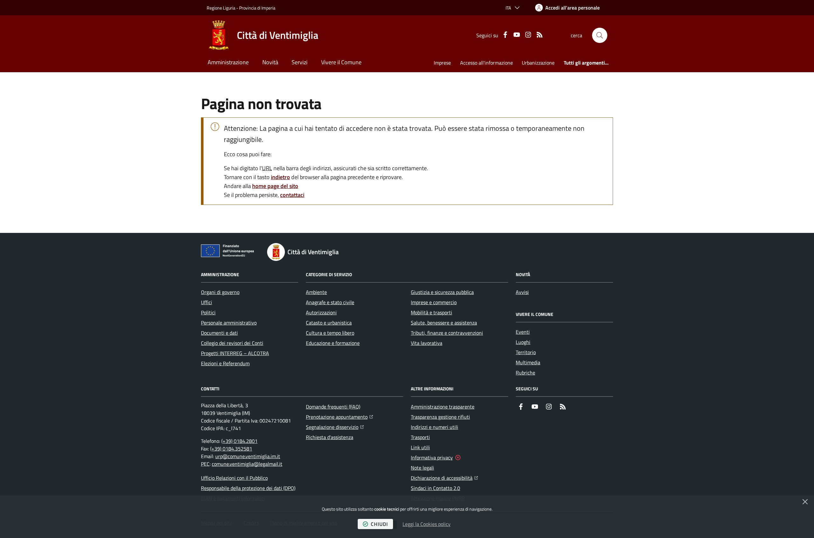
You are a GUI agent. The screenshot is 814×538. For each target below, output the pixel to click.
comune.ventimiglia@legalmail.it (247, 464)
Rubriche (525, 372)
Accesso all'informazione (486, 62)
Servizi (299, 62)
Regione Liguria (221, 7)
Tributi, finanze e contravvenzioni (447, 333)
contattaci (292, 195)
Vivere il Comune (341, 62)
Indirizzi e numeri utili (434, 427)
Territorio (526, 352)
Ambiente (316, 292)
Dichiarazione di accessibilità (444, 478)
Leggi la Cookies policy (427, 524)
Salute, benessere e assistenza (444, 322)
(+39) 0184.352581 (231, 448)
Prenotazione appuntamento (339, 417)
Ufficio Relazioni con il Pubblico (234, 478)
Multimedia (528, 362)
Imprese (442, 62)
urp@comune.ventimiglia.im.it (247, 456)
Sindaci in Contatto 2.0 (435, 488)
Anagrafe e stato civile (330, 302)
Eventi (523, 332)
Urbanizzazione (538, 62)
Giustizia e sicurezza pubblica (442, 292)
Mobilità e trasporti (431, 312)
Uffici (206, 302)
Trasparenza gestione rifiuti (440, 417)
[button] (599, 35)
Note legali (422, 468)
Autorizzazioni (321, 312)
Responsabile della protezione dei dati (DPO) (248, 488)
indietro (280, 177)
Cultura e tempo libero (330, 333)
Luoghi (523, 342)
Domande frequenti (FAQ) (333, 406)
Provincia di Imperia (257, 7)
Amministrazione (228, 62)
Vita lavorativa (426, 343)
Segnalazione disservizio (335, 427)
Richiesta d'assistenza (329, 437)
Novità (270, 62)
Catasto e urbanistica (329, 322)
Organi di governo (220, 292)
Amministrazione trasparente (442, 406)
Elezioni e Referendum (225, 363)
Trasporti (420, 437)
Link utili (420, 447)
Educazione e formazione (333, 343)
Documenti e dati (219, 333)
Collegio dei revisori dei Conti (232, 343)
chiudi (379, 524)
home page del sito (275, 186)
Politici (208, 312)
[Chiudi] (805, 502)
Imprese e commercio (434, 302)
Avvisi (522, 292)
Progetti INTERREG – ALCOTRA (235, 353)
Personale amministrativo (229, 322)
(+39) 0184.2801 (239, 441)
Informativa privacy (432, 457)
